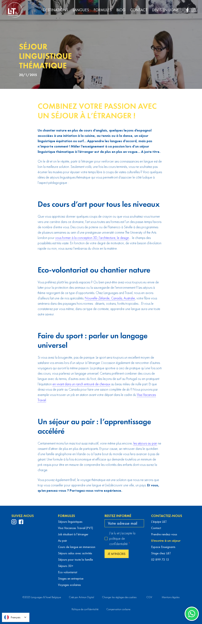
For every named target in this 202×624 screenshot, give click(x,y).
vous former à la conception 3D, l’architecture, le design (92, 237)
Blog (120, 9)
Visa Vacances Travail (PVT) (75, 528)
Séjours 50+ (65, 566)
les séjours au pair (145, 443)
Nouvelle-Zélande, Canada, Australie (110, 298)
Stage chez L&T (161, 553)
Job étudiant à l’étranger (73, 534)
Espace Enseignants (163, 547)
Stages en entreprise (70, 578)
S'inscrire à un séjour (165, 540)
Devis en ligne (165, 9)
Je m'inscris (116, 554)
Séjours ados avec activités (75, 553)
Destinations (55, 9)
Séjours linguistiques (70, 522)
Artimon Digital (86, 597)
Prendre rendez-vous (164, 534)
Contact (138, 9)
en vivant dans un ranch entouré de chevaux (81, 384)
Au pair (62, 540)
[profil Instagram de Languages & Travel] (13, 521)
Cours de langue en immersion (76, 547)
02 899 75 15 (160, 559)
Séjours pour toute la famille (75, 559)
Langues (81, 9)
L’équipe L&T (159, 522)
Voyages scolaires (69, 585)
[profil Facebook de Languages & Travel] (21, 522)
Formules (103, 9)
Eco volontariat (67, 572)
